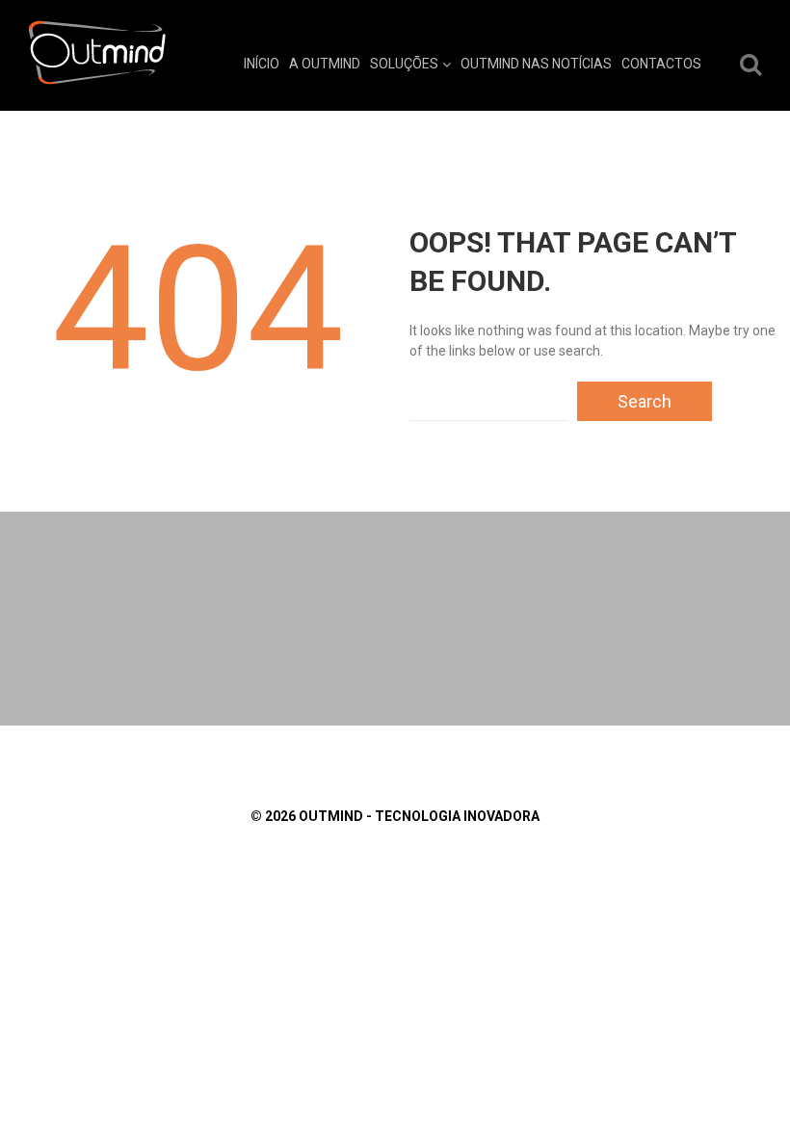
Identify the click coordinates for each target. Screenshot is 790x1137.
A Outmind (324, 63)
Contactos (661, 63)
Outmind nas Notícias (536, 63)
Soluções (404, 63)
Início (261, 63)
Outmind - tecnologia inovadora (419, 816)
